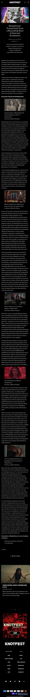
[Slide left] (11, 609)
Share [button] (4, 549)
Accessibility (21, 672)
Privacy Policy (21, 665)
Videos (9, 668)
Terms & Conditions (21, 662)
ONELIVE (21, 696)
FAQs (21, 658)
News (9, 662)
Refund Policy (21, 668)
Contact (21, 655)
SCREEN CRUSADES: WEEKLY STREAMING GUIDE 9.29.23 (15, 586)
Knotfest (12, 696)
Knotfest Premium (9, 658)
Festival (9, 665)
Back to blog (16, 556)
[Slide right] (18, 609)
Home (9, 655)
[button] (1, 2)
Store (9, 672)
